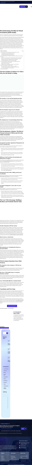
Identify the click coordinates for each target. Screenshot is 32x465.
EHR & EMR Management (7, 170)
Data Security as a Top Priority (5, 63)
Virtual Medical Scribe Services (8, 161)
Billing (5, 372)
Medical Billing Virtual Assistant (4, 176)
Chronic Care (5, 374)
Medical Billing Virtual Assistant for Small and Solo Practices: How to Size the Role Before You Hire (10, 352)
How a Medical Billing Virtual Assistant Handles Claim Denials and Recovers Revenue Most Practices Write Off (10, 361)
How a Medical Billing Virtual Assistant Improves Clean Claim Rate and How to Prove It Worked (10, 344)
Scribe (5, 384)
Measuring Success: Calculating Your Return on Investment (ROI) (10, 64)
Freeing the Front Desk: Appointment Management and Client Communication (11, 57)
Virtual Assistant (5, 327)
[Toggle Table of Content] (22, 51)
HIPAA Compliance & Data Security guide (16, 234)
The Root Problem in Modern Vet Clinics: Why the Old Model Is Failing (9, 52)
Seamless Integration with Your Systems (6, 62)
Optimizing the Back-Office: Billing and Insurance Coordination (9, 59)
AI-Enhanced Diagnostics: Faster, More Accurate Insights (8, 60)
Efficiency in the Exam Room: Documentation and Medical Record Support (11, 58)
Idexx (23, 193)
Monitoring (5, 380)
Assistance (5, 370)
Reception (5, 382)
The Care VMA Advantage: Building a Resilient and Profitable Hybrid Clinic (10, 61)
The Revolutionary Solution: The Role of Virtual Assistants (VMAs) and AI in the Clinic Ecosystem (11, 56)
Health (2, 327)
